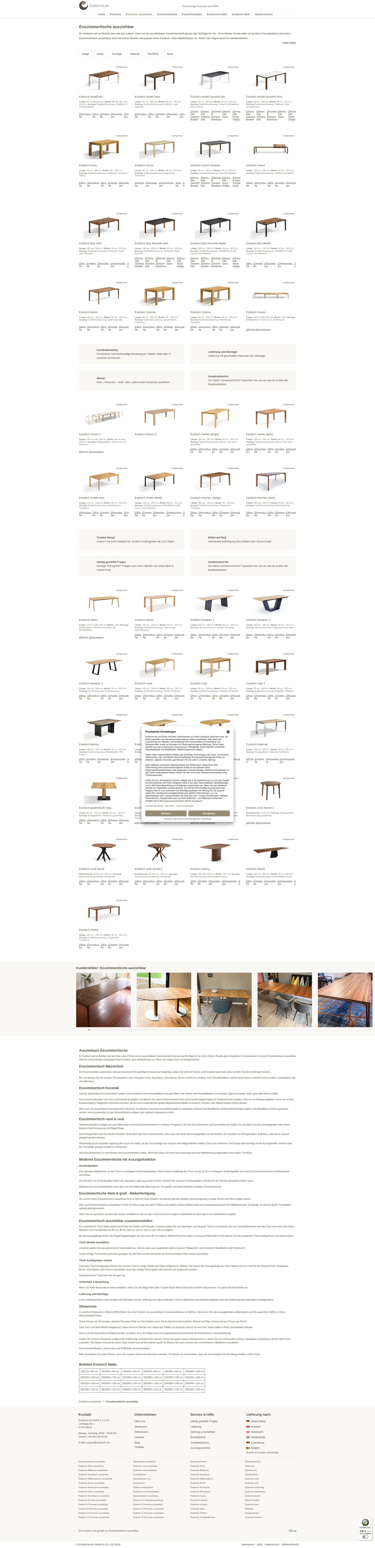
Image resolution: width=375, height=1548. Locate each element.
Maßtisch (249, 1509)
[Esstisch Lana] (160, 666)
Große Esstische (252, 1496)
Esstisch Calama (145, 312)
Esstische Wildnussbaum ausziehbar (95, 1479)
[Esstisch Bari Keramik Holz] (160, 226)
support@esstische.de (98, 1442)
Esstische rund (252, 1479)
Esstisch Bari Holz (90, 243)
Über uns (139, 1421)
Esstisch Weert (255, 868)
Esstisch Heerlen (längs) (205, 497)
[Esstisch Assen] (271, 148)
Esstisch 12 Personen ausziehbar (94, 1513)
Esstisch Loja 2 (255, 683)
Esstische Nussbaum (200, 1474)
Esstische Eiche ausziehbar (91, 1466)
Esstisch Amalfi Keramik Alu (207, 96)
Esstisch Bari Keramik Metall (208, 243)
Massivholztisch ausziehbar (145, 1496)
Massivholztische (253, 1461)
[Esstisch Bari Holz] (104, 226)
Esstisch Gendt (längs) (204, 434)
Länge (85, 53)
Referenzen (141, 1432)
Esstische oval (251, 1483)
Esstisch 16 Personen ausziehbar (94, 1517)
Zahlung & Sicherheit (202, 1432)
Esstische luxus (252, 1504)
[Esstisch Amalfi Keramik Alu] (215, 79)
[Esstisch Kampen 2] (271, 603)
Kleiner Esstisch (252, 1500)
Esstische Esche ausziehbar (91, 1491)
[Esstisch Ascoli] (160, 148)
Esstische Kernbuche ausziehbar (94, 1487)
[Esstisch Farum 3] (160, 417)
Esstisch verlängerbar (143, 1487)
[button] (89, 1029)
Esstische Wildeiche (199, 1470)
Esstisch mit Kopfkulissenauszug (148, 1500)
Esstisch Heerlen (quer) (260, 497)
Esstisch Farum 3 (145, 434)
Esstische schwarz (198, 1504)
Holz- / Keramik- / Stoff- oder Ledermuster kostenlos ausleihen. (133, 382)
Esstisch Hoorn (144, 619)
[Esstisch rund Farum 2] (271, 790)
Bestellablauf (198, 1437)
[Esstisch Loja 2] (271, 666)
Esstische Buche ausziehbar (92, 1483)
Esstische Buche (198, 1483)
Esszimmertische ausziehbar (92, 1461)
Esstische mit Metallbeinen (202, 1517)
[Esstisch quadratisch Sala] (104, 790)
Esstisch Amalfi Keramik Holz (264, 96)
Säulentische (251, 1470)
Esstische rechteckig (254, 1487)
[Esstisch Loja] (215, 666)
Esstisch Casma (200, 312)
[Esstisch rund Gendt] (104, 852)
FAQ (108, 569)
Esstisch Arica (88, 165)
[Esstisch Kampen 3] (104, 666)
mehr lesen (289, 42)
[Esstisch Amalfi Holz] (160, 79)
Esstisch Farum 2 (90, 434)
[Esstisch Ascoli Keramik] (215, 148)
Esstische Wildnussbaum (201, 1479)
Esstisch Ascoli (144, 165)
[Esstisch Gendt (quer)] (271, 417)
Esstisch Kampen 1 (202, 619)
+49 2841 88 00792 (97, 1436)
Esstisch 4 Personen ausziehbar (93, 1504)
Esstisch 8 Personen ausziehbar (93, 1509)
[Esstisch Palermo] (271, 727)
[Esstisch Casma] (215, 295)
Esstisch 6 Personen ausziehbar (148, 1504)
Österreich (257, 1432)
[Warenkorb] (295, 5)
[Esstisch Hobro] (104, 603)
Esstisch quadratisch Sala (95, 807)
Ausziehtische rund (142, 1479)
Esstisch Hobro (88, 619)
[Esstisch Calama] (160, 295)
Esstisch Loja (198, 683)
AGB (259, 1544)
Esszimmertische (198, 1461)
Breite (100, 53)
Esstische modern (253, 1517)
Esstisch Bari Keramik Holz (151, 243)
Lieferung (195, 1426)
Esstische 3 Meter (198, 1513)
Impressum (247, 1544)
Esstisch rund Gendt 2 (148, 868)
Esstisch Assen (255, 165)
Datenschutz (272, 1544)
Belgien (255, 1447)
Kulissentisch (139, 1483)
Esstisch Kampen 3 (91, 683)
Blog (137, 1442)
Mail (159, 353)
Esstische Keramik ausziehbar (92, 1500)
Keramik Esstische (198, 1500)
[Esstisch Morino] (104, 727)
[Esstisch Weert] (271, 852)
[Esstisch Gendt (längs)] (215, 417)
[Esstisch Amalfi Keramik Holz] (271, 79)
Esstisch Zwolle (88, 929)
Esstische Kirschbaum (200, 1491)
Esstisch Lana (143, 683)
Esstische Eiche (197, 1466)
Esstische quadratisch (255, 1491)
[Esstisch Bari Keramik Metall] (215, 226)
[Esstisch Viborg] (215, 852)
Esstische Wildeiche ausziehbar (93, 1470)
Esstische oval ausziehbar (145, 1470)
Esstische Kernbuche (200, 1487)
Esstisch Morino (89, 744)
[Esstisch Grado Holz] (104, 480)
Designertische (252, 1513)
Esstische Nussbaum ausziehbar (94, 1474)
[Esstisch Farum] (271, 295)
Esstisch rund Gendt (91, 868)
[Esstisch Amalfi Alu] (104, 79)
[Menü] (370, 1519)
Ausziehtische (139, 1474)
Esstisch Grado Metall (148, 497)
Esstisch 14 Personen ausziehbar (148, 1513)
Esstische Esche (198, 1496)
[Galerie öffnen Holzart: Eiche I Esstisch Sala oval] (164, 999)
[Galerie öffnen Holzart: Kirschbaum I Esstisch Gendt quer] (285, 999)
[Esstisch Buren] (104, 295)
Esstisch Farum (255, 312)
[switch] (365, 1537)
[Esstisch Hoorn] (160, 603)
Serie (170, 53)
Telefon (151, 353)
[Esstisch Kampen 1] (215, 603)
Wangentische (251, 1474)
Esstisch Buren (88, 312)
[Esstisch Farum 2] (104, 417)
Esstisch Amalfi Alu (91, 96)
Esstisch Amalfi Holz (147, 96)
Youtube (139, 1447)
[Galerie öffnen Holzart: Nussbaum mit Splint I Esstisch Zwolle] (345, 999)
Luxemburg (257, 1442)
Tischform (153, 53)
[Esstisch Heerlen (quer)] (271, 480)
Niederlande (258, 1437)
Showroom (114, 357)
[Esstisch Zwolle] (104, 913)
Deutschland (258, 1421)
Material (134, 53)
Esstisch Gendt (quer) (259, 434)
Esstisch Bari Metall (258, 243)
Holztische (249, 1466)
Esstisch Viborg (200, 868)
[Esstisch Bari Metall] (271, 226)
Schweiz (256, 1426)
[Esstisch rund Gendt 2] (160, 852)
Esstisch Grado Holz (91, 497)
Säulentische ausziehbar (144, 1461)
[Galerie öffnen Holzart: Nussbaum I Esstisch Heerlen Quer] (103, 999)
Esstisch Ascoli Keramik (205, 165)
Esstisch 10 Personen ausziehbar (148, 1509)
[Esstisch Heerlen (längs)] (215, 480)
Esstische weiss (197, 1509)
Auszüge (117, 53)
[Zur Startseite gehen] (94, 5)
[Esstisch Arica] (104, 148)
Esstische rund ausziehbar (145, 1466)
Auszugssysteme (200, 1447)
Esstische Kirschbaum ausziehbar (94, 1496)
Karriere (139, 1437)
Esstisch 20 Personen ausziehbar (148, 1517)
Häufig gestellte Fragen (204, 1421)
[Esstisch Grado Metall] (160, 480)
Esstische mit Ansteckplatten (146, 1491)
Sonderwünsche (199, 1442)
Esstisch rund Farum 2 (260, 807)
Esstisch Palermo (257, 744)
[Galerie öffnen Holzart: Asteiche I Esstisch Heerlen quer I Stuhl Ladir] (224, 999)
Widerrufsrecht (290, 1544)
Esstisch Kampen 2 (258, 619)
